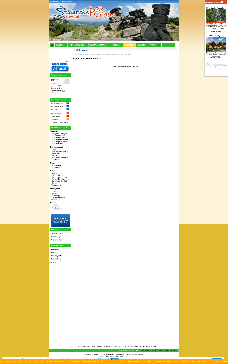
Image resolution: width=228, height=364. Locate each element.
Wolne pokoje (55, 103)
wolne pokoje (64, 122)
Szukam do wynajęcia (59, 157)
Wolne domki (55, 109)
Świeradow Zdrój (121, 354)
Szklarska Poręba (107, 354)
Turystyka (54, 131)
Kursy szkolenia (57, 179)
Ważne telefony (57, 240)
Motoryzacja (55, 189)
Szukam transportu (58, 144)
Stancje (54, 155)
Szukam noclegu (57, 138)
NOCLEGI (59, 45)
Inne (53, 191)
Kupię (53, 149)
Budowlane (55, 173)
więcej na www (216, 31)
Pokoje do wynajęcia (59, 134)
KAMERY (115, 45)
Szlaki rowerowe (57, 234)
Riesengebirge (67, 1)
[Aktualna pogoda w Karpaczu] (66, 85)
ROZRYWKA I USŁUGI (98, 45)
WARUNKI (161, 350)
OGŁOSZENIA (130, 45)
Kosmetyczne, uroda (59, 177)
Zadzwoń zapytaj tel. (216, 65)
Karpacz (97, 354)
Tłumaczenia (56, 185)
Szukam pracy (57, 165)
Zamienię (54, 159)
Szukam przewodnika (59, 142)
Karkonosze (88, 354)
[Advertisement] (60, 305)
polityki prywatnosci (150, 347)
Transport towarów (58, 197)
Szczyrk (126, 356)
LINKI (176, 350)
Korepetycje (56, 175)
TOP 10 (153, 45)
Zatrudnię (55, 167)
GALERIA (141, 45)
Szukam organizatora (59, 140)
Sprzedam (55, 153)
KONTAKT (169, 350)
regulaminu (138, 347)
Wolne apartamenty (57, 106)
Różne (53, 183)
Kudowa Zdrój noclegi (106, 356)
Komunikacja (56, 237)
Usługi (53, 171)
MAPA (71, 45)
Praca (52, 163)
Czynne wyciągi (56, 90)
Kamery (53, 93)
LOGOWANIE (145, 350)
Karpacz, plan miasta (135, 354)
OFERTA (154, 350)
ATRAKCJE (79, 45)
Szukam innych (57, 136)
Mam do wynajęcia (58, 151)
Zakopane (119, 356)
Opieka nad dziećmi (59, 181)
